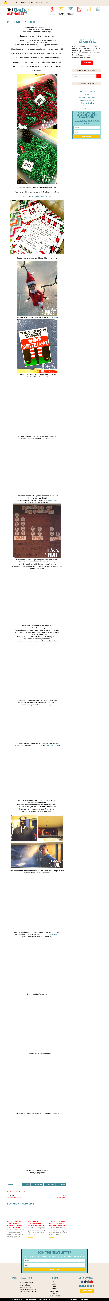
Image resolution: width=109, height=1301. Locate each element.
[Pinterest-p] (88, 1278)
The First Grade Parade (41, 196)
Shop (47, 3)
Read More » (9, 1237)
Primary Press (52, 500)
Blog (31, 3)
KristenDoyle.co (44, 1296)
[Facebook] (82, 1278)
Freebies (87, 89)
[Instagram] (85, 1278)
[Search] (98, 76)
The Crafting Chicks (51, 745)
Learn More (87, 63)
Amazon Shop (54, 1288)
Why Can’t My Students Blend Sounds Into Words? (36, 1220)
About (23, 3)
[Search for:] (84, 76)
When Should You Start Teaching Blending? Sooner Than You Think (14, 1221)
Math (89, 14)
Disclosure (84, 1296)
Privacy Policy (74, 1296)
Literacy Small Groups (61, 14)
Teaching (24, 1192)
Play (98, 14)
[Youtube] (91, 1278)
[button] (26, 1184)
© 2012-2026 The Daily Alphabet (20, 1296)
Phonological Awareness (70, 14)
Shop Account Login (54, 1293)
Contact (39, 3)
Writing (79, 14)
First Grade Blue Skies (43, 377)
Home (15, 3)
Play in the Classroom (87, 100)
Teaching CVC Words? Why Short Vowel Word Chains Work (58, 1220)
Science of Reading (51, 14)
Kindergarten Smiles (51, 935)
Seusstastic (53, 317)
